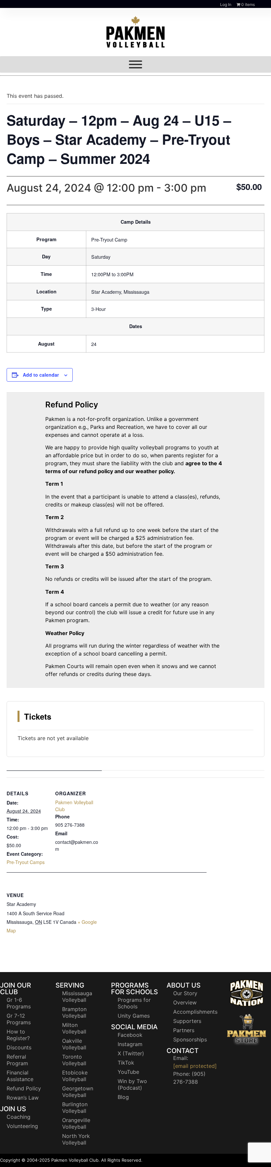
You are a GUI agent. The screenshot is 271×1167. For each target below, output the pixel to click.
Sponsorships (190, 1039)
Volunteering (22, 1126)
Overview (185, 1002)
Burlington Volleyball (75, 1107)
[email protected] (195, 1066)
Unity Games (134, 1015)
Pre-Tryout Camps (26, 862)
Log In (225, 4)
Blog (123, 1097)
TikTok (126, 1062)
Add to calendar (41, 374)
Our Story (185, 993)
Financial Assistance (20, 1075)
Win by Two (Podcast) (132, 1084)
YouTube (128, 1072)
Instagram (130, 1044)
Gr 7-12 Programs (19, 1019)
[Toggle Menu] (135, 64)
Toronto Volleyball (74, 1060)
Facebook (130, 1035)
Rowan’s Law (23, 1097)
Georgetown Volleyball (77, 1091)
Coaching (18, 1116)
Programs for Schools (134, 1003)
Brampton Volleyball (74, 1012)
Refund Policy (24, 1088)
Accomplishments (194, 1011)
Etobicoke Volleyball (75, 1075)
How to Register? (18, 1034)
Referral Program (17, 1060)
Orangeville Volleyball (76, 1123)
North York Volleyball (76, 1139)
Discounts (19, 1047)
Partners (183, 1030)
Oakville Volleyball (74, 1044)
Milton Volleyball (74, 1028)
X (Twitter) (131, 1053)
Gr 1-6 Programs (19, 1003)
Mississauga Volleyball (77, 996)
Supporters (187, 1021)
